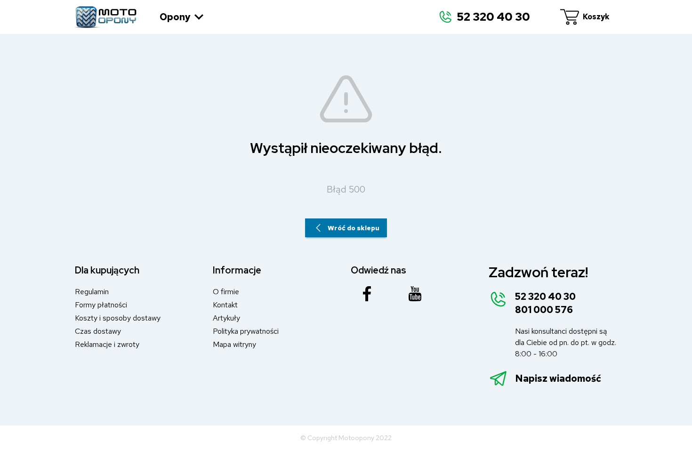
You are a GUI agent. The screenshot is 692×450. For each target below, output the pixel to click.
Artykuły (226, 318)
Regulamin (92, 292)
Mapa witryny (234, 344)
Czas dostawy (98, 331)
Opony (175, 17)
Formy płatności (101, 305)
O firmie (226, 292)
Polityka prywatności (246, 331)
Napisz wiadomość (558, 378)
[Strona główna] (106, 17)
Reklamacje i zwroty (107, 344)
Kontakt (225, 305)
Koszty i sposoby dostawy (118, 318)
